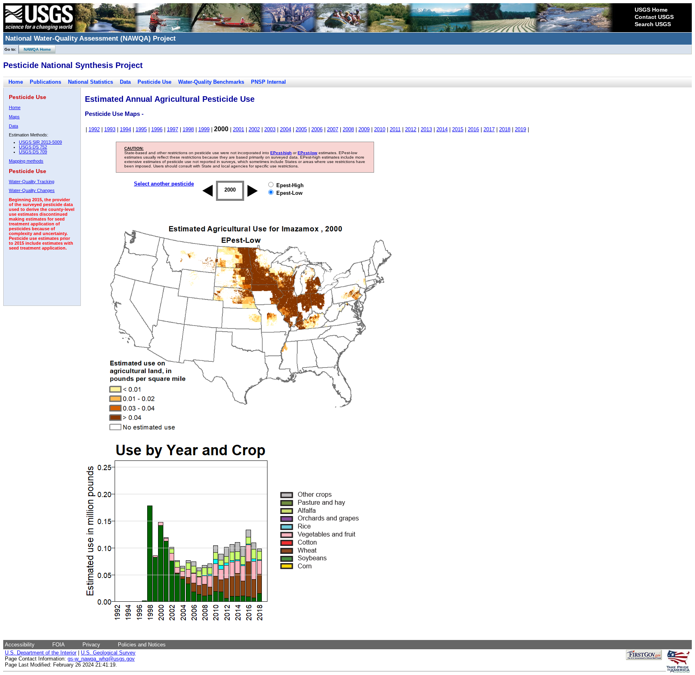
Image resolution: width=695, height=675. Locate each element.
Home (15, 82)
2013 (426, 129)
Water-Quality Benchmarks (211, 82)
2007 (332, 129)
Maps (14, 116)
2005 (301, 129)
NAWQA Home (35, 49)
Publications (45, 82)
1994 (125, 129)
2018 (504, 129)
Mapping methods (26, 161)
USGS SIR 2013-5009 (40, 142)
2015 (457, 129)
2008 (348, 129)
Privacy (91, 645)
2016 (473, 129)
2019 (520, 129)
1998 (188, 129)
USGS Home (651, 9)
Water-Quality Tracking (31, 181)
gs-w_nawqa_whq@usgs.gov (101, 659)
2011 (395, 129)
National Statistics (90, 82)
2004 (285, 129)
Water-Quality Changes (32, 190)
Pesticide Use (154, 82)
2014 (442, 129)
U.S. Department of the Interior (40, 653)
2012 (410, 129)
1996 (156, 129)
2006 (317, 129)
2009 (364, 129)
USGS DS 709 (33, 151)
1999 (204, 129)
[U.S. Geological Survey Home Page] (39, 30)
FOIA (58, 645)
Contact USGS (654, 17)
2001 (238, 129)
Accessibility (20, 645)
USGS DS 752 (33, 146)
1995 (141, 129)
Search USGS (653, 24)
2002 (254, 129)
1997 (172, 129)
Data (125, 82)
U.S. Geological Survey (108, 653)
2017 (489, 129)
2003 (270, 129)
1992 (94, 129)
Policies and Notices (142, 645)
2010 (379, 129)
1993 (109, 129)
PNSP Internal (268, 82)
